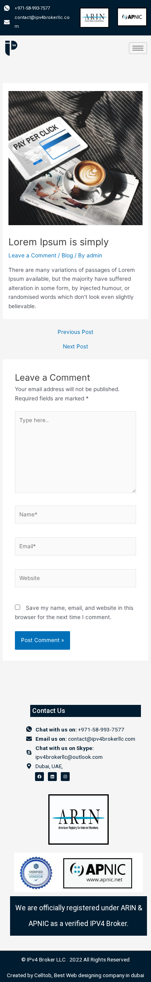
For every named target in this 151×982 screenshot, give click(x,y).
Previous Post (75, 332)
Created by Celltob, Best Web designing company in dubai (75, 975)
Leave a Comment (32, 255)
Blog (67, 255)
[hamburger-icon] (138, 48)
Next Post (75, 347)
